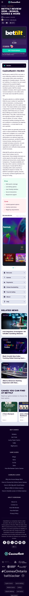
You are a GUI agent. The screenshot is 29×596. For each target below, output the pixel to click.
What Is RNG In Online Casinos (14, 488)
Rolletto (14, 434)
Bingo (14, 457)
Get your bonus (14, 50)
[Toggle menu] (2, 2)
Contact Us (14, 505)
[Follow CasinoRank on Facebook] (4, 542)
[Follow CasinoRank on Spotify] (20, 542)
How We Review (14, 508)
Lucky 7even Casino (14, 440)
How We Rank (14, 510)
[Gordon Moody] (11, 566)
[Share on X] (3, 23)
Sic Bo (14, 462)
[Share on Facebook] (6, 23)
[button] (14, 65)
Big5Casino (14, 446)
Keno (14, 460)
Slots (14, 465)
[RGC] (3, 566)
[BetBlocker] (12, 575)
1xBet (14, 443)
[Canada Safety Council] (15, 562)
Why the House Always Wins (14, 479)
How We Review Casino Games (14, 468)
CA (13, 546)
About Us (14, 502)
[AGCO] (7, 562)
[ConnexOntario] (14, 571)
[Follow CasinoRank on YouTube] (16, 542)
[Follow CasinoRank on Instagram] (8, 542)
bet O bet (14, 437)
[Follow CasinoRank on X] (12, 542)
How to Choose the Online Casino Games (14, 482)
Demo (14, 403)
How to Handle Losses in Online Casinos (14, 491)
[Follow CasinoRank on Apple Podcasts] (23, 542)
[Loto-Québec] (23, 562)
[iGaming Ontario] (22, 566)
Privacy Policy (14, 513)
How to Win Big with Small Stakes (14, 485)
